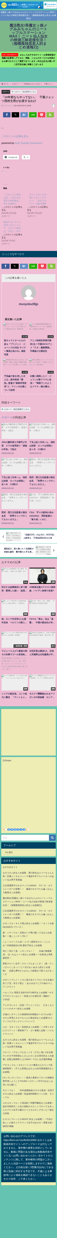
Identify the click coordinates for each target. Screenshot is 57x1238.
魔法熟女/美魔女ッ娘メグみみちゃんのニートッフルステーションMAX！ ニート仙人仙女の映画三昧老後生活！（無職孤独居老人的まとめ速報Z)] (28, 901)
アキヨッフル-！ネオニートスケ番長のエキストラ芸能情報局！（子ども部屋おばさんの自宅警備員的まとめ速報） (28, 1068)
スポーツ (5, 91)
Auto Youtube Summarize (28, 143)
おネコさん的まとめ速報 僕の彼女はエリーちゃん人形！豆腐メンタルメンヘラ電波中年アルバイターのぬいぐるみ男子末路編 (28, 876)
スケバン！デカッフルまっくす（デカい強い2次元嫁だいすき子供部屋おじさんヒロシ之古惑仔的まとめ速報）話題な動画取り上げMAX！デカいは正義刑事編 (28, 1055)
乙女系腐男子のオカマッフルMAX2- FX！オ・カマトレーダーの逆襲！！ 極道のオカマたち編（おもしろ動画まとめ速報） (28, 889)
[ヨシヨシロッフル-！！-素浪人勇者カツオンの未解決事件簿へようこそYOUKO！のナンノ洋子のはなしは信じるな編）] (28, 1081)
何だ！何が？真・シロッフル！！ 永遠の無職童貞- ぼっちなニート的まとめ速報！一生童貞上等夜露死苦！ (27, 954)
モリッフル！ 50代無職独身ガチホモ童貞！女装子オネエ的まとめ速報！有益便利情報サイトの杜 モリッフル (28, 1093)
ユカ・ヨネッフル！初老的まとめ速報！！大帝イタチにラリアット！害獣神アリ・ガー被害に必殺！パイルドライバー (28, 1030)
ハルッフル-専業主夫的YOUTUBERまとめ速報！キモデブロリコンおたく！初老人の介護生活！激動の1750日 (28, 996)
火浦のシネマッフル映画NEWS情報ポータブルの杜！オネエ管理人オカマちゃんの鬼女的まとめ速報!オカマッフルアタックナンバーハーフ (28, 1017)
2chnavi (7, 760)
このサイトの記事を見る (15, 136)
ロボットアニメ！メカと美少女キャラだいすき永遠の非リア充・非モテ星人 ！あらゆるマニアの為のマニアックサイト (28, 983)
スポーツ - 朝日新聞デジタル (25, 92)
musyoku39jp (28, 304)
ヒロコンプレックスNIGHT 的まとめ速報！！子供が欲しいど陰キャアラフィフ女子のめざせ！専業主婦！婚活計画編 (28, 1122)
